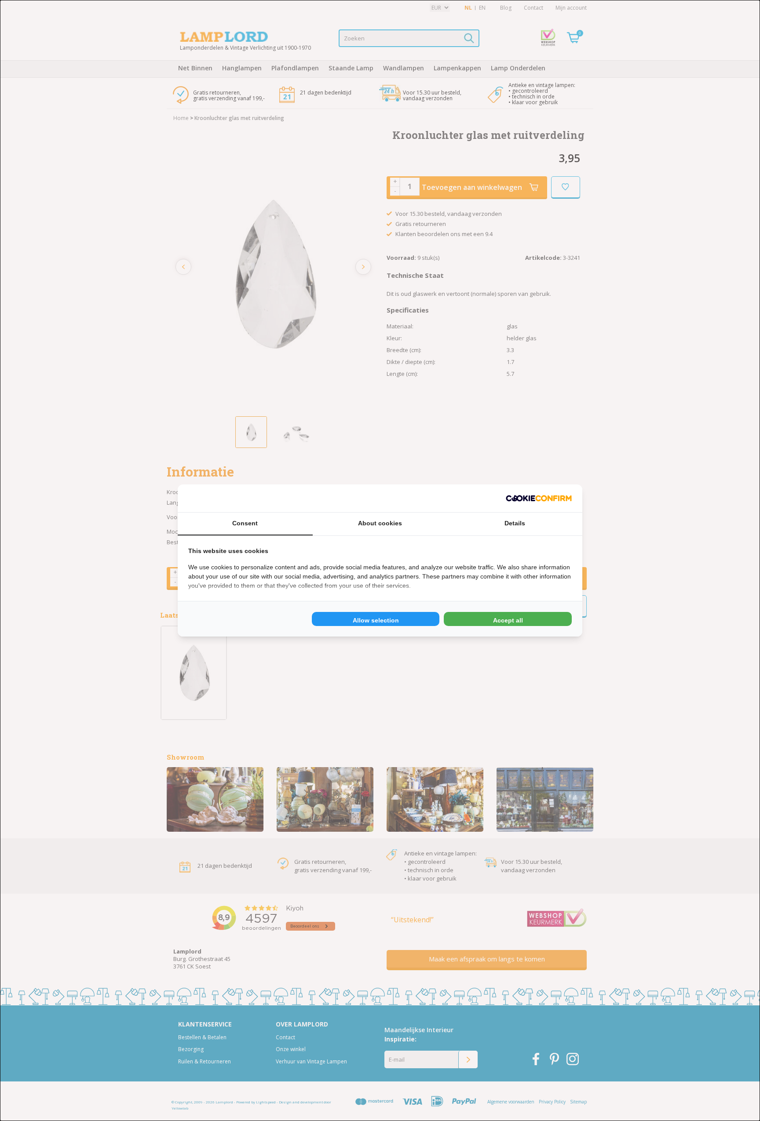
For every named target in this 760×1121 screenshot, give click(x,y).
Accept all (508, 620)
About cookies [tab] (380, 523)
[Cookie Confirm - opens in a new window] (539, 498)
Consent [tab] (245, 523)
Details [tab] (514, 523)
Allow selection (376, 620)
